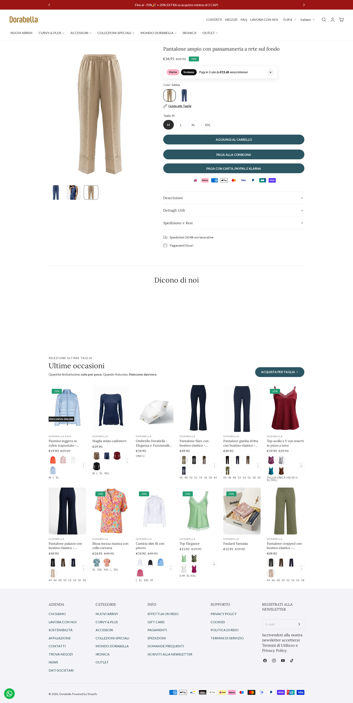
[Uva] (271, 460)
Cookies (218, 622)
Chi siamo (57, 614)
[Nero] (96, 466)
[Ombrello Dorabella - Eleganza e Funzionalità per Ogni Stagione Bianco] (154, 408)
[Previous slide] (49, 4)
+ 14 (214, 563)
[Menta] (184, 558)
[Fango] (96, 455)
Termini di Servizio (227, 638)
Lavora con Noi (63, 622)
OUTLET (102, 662)
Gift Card (156, 622)
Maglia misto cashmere (109, 441)
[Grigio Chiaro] (281, 460)
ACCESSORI (104, 630)
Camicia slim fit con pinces (150, 545)
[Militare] (184, 460)
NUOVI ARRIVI (107, 614)
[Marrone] (281, 470)
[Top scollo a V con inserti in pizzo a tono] (285, 408)
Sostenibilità (61, 630)
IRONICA (102, 654)
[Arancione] (107, 562)
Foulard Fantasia (235, 543)
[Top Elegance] (198, 511)
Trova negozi (61, 654)
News (53, 662)
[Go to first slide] (303, 4)
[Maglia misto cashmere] (111, 408)
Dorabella (65, 694)
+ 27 (301, 465)
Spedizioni (156, 638)
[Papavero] (53, 460)
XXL (208, 125)
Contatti (57, 646)
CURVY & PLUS (107, 622)
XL (193, 125)
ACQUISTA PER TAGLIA (278, 372)
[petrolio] (271, 470)
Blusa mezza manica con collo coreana (110, 545)
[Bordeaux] (117, 455)
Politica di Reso (225, 630)
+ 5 (170, 567)
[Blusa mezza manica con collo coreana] (111, 511)
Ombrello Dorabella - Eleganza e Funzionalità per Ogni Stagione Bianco (153, 443)
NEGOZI (231, 19)
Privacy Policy (224, 614)
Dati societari (61, 670)
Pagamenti (157, 630)
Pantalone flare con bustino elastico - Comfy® (194, 443)
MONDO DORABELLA (112, 646)
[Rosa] (63, 460)
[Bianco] (140, 562)
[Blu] (107, 455)
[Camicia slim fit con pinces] (154, 511)
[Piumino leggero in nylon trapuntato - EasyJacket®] (67, 408)
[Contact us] (9, 693)
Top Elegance (190, 543)
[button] (324, 19)
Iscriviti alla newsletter (169, 654)
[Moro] (204, 460)
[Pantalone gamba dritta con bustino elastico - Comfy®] (242, 408)
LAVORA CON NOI (264, 19)
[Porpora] (194, 568)
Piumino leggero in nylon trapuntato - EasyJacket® (63, 443)
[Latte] (73, 460)
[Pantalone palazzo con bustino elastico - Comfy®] (67, 511)
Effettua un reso (163, 614)
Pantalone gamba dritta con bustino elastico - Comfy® (240, 443)
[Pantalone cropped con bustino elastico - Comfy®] (285, 511)
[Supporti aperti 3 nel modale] (143, 53)
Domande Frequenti (165, 646)
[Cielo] (53, 470)
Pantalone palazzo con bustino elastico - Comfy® (65, 545)
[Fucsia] (140, 573)
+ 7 (83, 465)
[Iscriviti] (299, 624)
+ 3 (126, 460)
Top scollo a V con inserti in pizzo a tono (285, 443)
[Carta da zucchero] (160, 562)
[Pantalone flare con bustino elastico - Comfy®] (198, 408)
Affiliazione (60, 638)
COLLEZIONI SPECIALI (112, 638)
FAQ (244, 19)
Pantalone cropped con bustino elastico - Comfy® (284, 545)
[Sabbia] (53, 573)
